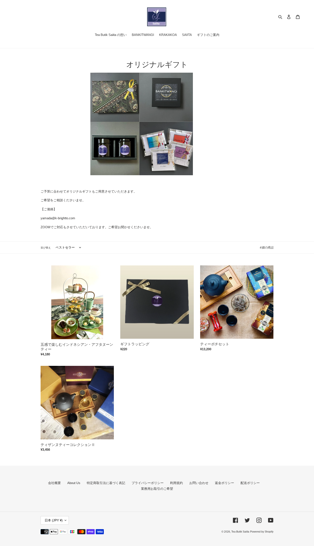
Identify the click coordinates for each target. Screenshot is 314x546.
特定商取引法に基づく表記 (106, 483)
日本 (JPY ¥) (54, 520)
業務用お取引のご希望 (157, 488)
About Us (73, 483)
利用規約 (176, 483)
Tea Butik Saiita (240, 531)
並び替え (46, 247)
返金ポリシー (224, 483)
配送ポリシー (250, 483)
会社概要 (54, 483)
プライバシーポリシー (148, 483)
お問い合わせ (198, 483)
